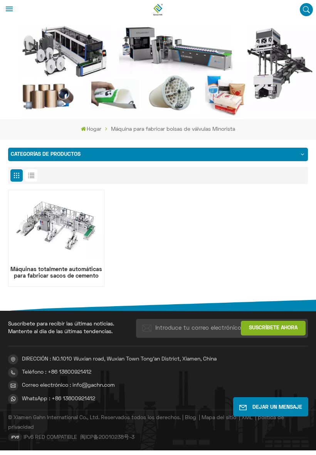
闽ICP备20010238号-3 (107, 437)
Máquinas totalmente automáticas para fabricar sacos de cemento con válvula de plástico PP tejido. (56, 273)
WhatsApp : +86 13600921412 (58, 398)
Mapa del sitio (219, 417)
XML (247, 417)
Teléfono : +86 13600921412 (56, 372)
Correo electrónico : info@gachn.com (68, 385)
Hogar (94, 129)
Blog (190, 417)
